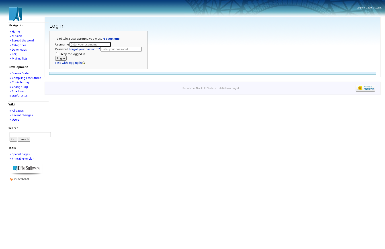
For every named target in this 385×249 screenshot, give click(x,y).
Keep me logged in (72, 54)
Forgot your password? (84, 49)
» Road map (17, 91)
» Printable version (22, 158)
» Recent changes (21, 115)
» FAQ (13, 54)
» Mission (16, 36)
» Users (14, 119)
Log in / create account (369, 7)
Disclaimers (188, 88)
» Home (15, 31)
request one (111, 39)
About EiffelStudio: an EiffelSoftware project (217, 88)
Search (13, 128)
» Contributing (19, 82)
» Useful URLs (18, 96)
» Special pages (20, 154)
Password (77, 49)
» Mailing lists (18, 58)
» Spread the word (22, 40)
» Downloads (18, 49)
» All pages (17, 111)
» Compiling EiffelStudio (25, 78)
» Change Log (19, 87)
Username (62, 44)
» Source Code (19, 73)
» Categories (18, 45)
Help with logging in (68, 63)
